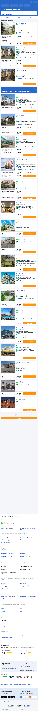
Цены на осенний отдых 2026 (5, 553)
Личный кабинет (27, 705)
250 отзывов (20, 24)
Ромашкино (2, 586)
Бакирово (2, 588)
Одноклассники (31, 696)
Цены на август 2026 (4, 551)
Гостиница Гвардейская (20, 202)
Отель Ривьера (19, 309)
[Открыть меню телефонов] (31, 2)
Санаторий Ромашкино (20, 95)
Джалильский (22, 586)
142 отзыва (19, 347)
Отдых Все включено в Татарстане (6, 634)
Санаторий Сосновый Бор (21, 70)
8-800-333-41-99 (19, 705)
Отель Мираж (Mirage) (20, 327)
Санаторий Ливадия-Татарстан (22, 47)
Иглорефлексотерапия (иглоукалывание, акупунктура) (28, 596)
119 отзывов (19, 275)
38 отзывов (19, 258)
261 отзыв (19, 382)
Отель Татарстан (19, 345)
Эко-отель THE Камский (4, 528)
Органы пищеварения (4, 540)
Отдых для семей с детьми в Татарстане (7, 637)
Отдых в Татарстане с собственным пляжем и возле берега (27, 636)
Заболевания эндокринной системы (25, 537)
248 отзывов (20, 239)
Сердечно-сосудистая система (5, 539)
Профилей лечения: (21, 32)
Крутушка (2, 583)
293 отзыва (19, 310)
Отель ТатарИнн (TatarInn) (21, 381)
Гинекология (21, 536)
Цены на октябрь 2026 (4, 556)
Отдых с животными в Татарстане (25, 634)
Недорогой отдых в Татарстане (5, 635)
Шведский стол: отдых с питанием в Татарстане (8, 638)
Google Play (10, 696)
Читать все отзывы (19, 657)
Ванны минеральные (4, 599)
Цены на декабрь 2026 (23, 553)
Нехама (21, 583)
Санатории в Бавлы (30, 684)
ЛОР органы (3, 542)
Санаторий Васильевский (21, 23)
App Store (2, 696)
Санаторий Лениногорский (21, 180)
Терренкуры (3, 598)
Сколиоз (21, 611)
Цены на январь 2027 (23, 556)
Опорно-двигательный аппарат (6, 536)
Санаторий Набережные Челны (22, 159)
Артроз (21, 608)
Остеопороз (3, 611)
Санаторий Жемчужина (20, 290)
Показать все (3, 559)
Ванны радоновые (22, 599)
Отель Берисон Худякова (21, 398)
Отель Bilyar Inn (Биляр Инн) (21, 273)
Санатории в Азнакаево (22, 684)
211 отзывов (19, 181)
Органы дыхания (22, 540)
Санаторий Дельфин (20, 256)
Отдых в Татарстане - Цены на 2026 (25, 638)
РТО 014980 (14, 668)
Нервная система (3, 537)
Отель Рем (18, 221)
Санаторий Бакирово (20, 137)
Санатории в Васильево (4, 684)
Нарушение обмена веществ (24, 539)
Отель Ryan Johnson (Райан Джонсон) (23, 362)
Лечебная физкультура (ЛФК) (5, 596)
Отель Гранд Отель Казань (24, 526)
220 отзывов (20, 204)
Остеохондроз (3, 608)
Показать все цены (29, 43)
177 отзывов (19, 399)
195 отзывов (19, 97)
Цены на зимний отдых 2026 (24, 551)
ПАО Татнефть (3, 626)
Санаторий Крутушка (20, 115)
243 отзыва (19, 139)
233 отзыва (19, 49)
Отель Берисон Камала (20, 238)
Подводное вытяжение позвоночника (25, 600)
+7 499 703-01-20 (11, 705)
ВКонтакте (21, 696)
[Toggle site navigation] (36, 2)
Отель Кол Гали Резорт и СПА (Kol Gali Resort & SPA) (28, 528)
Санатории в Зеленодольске (13, 684)
